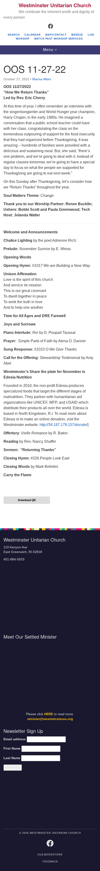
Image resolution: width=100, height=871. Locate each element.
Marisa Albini (41, 79)
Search (14, 34)
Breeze (77, 34)
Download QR (27, 500)
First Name (11, 748)
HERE (48, 714)
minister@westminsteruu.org (50, 719)
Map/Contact (56, 34)
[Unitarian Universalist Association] (25, 800)
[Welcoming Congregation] (62, 800)
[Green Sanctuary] (85, 800)
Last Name (11, 758)
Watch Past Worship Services (58, 38)
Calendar (32, 34)
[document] (50, 288)
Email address (14, 739)
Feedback (50, 861)
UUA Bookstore (50, 854)
